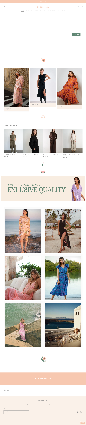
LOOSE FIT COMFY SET (9, 154)
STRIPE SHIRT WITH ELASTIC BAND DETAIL (71, 155)
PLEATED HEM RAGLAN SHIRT (30, 154)
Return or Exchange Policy (35, 404)
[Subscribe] (27, 412)
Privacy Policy (24, 404)
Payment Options (48, 404)
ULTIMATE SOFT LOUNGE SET (50, 154)
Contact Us (62, 404)
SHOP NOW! (76, 34)
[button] (5, 6)
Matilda (42, 422)
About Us (56, 404)
